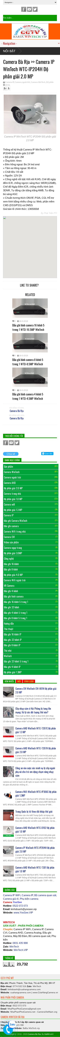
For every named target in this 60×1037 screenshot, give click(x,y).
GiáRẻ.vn (48, 1034)
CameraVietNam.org (47, 1012)
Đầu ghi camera (11, 526)
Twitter (35, 9)
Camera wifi (9, 504)
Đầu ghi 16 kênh (11, 564)
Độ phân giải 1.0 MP (13, 499)
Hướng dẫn (9, 623)
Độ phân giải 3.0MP (13, 553)
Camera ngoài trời (22, 82)
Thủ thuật (8, 629)
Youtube (29, 9)
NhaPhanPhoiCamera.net (22, 1012)
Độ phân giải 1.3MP (13, 672)
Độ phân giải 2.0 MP (13, 488)
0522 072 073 (20, 905)
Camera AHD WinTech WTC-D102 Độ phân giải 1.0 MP (34, 829)
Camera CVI (9, 537)
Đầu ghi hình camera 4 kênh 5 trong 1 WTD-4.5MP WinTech (27, 396)
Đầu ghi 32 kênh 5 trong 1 (16, 661)
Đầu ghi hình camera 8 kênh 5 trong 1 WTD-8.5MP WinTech (27, 361)
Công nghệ (9, 558)
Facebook (23, 9)
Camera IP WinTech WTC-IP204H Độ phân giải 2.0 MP (35, 849)
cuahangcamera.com (24, 989)
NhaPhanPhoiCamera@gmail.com (24, 1008)
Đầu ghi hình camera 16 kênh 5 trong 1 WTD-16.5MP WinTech (28, 327)
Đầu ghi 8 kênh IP (12, 645)
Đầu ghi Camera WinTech (15, 521)
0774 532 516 (19, 986)
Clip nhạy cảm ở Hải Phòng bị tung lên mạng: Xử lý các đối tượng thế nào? (33, 710)
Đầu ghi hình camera (13, 596)
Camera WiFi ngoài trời (15, 580)
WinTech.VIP (21, 950)
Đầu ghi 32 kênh (11, 607)
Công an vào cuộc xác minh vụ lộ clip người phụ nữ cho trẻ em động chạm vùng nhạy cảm (35, 771)
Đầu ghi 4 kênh (11, 591)
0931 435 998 (20, 943)
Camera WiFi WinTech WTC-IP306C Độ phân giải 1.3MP (35, 793)
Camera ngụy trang (13, 548)
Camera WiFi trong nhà (15, 531)
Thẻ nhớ (7, 650)
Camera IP (9, 82)
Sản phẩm (8, 466)
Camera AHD (10, 483)
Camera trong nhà (12, 493)
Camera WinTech (38, 82)
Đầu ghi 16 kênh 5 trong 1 (16, 602)
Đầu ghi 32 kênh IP (13, 640)
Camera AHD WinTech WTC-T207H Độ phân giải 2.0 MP (35, 750)
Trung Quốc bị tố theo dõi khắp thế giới (33, 811)
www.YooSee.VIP (23, 912)
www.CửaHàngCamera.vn (45, 992)
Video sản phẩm (11, 542)
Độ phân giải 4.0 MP (13, 575)
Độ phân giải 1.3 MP (13, 510)
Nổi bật (9, 51)
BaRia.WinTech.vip (31, 1028)
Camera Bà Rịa (17, 411)
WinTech (8, 656)
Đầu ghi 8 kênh (11, 569)
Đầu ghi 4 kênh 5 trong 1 (15, 613)
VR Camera (9, 585)
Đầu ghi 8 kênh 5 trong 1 (15, 618)
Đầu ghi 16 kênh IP (12, 634)
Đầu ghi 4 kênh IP (12, 667)
